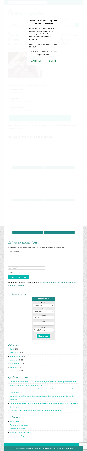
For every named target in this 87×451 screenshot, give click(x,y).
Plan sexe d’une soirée (17, 429)
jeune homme (14, 363)
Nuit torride (13, 367)
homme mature (15, 356)
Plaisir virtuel (14, 371)
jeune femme (14, 360)
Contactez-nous (46, 448)
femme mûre (14, 353)
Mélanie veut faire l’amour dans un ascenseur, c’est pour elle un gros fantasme (36, 410)
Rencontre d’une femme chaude (20, 432)
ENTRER (36, 60)
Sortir (52, 60)
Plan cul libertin (15, 421)
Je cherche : (43, 309)
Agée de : (43, 315)
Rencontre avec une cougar (19, 425)
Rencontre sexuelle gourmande (20, 436)
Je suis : (43, 303)
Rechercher (43, 336)
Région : (43, 327)
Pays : (43, 321)
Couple (12, 349)
